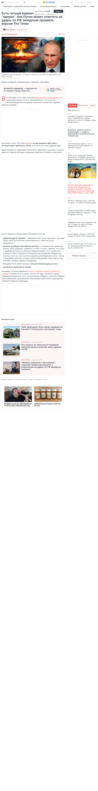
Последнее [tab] (72, 105)
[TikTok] (90, 2)
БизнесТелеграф (80, 6)
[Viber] (75, 2)
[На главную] (49, 2)
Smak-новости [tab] (83, 105)
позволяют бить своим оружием (47, 98)
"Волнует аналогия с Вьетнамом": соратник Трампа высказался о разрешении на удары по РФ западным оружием (41, 366)
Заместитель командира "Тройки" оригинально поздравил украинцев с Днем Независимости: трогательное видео (81, 158)
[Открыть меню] (2, 2)
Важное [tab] (92, 105)
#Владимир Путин (20, 379)
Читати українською (9, 34)
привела (28, 143)
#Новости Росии (41, 379)
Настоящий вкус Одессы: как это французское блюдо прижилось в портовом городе (80, 146)
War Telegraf (25, 324)
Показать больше (78, 256)
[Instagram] (87, 2)
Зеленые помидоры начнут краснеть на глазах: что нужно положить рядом (82, 202)
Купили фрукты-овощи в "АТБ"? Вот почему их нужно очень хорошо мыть (82, 235)
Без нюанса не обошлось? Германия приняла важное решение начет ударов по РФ (41, 347)
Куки (48, 11)
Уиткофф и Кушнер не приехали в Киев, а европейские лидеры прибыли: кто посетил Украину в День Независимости (82, 119)
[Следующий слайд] (96, 7)
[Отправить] (24, 2)
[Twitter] (84, 2)
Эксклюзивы (65, 6)
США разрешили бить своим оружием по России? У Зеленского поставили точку (42, 328)
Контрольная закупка (48, 6)
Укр (95, 2)
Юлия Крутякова (11, 29)
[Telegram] (78, 2)
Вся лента (71, 110)
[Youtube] (81, 2)
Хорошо (58, 11)
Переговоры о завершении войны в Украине (19, 6)
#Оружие (9, 379)
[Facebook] (72, 2)
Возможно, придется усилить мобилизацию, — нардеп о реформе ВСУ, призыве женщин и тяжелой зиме (81, 133)
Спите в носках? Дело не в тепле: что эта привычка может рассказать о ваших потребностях (82, 246)
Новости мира (25, 360)
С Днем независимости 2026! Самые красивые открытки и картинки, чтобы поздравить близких (82, 212)
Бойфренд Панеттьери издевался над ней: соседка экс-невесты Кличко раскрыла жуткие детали (82, 224)
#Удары (31, 379)
